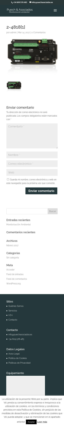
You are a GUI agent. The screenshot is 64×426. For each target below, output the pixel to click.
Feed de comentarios (16, 279)
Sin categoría (12, 257)
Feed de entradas (15, 274)
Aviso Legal (14, 354)
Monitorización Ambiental (18, 224)
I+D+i (10, 315)
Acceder (10, 270)
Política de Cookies (17, 358)
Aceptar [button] (31, 422)
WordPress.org (13, 283)
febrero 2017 (12, 245)
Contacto (12, 320)
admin (13, 32)
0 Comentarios (38, 32)
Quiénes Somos (16, 306)
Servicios (12, 310)
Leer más (42, 421)
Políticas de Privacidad (19, 363)
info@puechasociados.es (20, 334)
